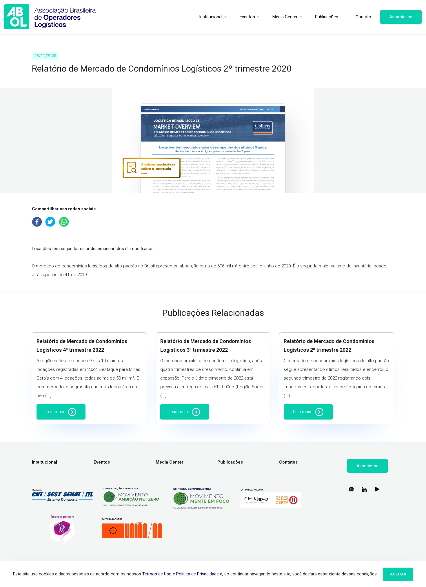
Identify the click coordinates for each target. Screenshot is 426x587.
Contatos (288, 462)
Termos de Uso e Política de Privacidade (180, 574)
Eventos (247, 16)
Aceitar (398, 574)
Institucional (210, 16)
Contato (363, 16)
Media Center (285, 16)
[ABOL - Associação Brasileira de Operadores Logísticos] (50, 17)
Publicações (326, 16)
